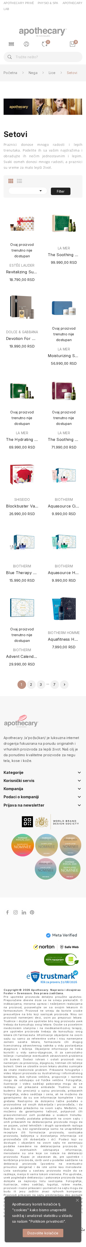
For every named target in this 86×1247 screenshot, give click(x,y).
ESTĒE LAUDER (22, 265)
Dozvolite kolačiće (42, 1233)
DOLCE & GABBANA (22, 332)
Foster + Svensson (18, 993)
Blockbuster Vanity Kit (22, 506)
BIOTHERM (64, 499)
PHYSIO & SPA (48, 3)
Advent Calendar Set (22, 656)
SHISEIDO (22, 499)
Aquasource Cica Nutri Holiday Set (64, 506)
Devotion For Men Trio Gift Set (22, 338)
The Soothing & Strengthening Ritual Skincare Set (64, 254)
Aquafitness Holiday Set (64, 639)
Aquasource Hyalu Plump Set (64, 572)
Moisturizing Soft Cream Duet (64, 355)
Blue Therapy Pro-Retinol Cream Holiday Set (22, 572)
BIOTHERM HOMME (64, 632)
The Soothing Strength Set (64, 439)
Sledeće (64, 684)
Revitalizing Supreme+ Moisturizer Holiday (22, 271)
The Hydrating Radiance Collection (22, 439)
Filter (60, 191)
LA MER (64, 248)
